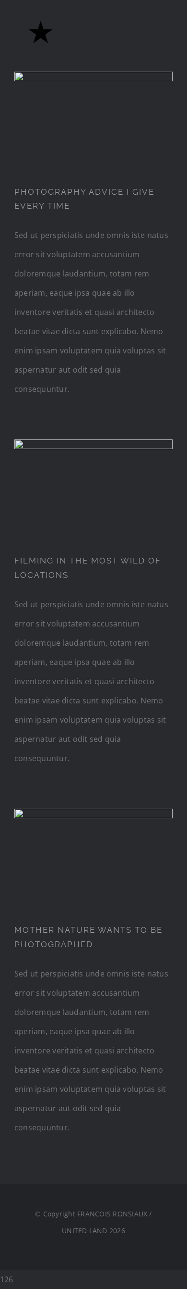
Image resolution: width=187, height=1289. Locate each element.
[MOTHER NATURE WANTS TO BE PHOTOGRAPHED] (93, 859)
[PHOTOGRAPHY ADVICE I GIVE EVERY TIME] (93, 121)
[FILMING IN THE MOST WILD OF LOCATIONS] (93, 489)
